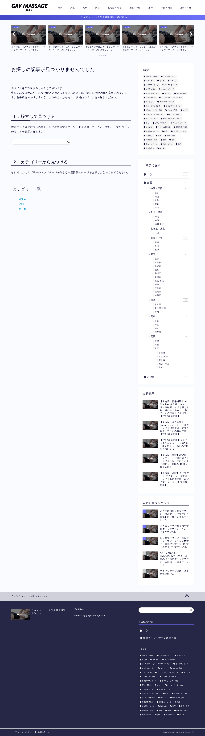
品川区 (158, 273)
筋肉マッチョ (167, 144)
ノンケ (185, 110)
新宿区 (158, 277)
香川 (157, 207)
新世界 (162, 360)
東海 (150, 7)
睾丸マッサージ (151, 144)
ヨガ (147, 123)
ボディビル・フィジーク (171, 119)
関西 (97, 7)
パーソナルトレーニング (155, 114)
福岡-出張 (159, 224)
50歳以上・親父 (151, 76)
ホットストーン (151, 119)
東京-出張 (159, 281)
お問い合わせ (43, 732)
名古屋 (158, 304)
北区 (157, 270)
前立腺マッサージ (152, 131)
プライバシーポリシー (23, 732)
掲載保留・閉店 (151, 140)
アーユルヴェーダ (170, 85)
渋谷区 (158, 288)
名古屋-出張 (160, 308)
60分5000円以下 (169, 76)
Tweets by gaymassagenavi (90, 615)
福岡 (157, 220)
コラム (22, 198)
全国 (21, 203)
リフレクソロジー (161, 123)
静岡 (157, 312)
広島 (157, 200)
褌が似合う (150, 148)
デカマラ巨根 (172, 110)
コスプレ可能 (181, 93)
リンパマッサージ (179, 123)
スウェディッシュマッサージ (171, 98)
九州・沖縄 (185, 7)
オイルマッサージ (167, 89)
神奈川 (158, 332)
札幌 (157, 233)
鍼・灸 (162, 148)
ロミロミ (149, 127)
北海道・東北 (114, 7)
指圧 (159, 135)
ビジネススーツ (174, 114)
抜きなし (149, 135)
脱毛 (179, 144)
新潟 (157, 242)
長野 (157, 250)
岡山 (157, 197)
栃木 (157, 328)
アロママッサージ (152, 85)
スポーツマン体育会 (153, 106)
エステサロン (151, 89)
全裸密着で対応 (181, 127)
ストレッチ (150, 102)
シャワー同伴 (151, 98)
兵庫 (157, 345)
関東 (85, 7)
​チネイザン (150, 81)
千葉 (157, 321)
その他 (162, 353)
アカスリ (173, 81)
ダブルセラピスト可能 (154, 110)
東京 (60, 7)
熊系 (173, 140)
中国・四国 (166, 7)
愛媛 (157, 204)
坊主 (166, 131)
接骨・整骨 (171, 135)
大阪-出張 (163, 356)
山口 (157, 193)
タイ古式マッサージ (173, 106)
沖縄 (157, 217)
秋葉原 (158, 292)
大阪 (72, 7)
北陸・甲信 (134, 7)
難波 (161, 367)
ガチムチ (167, 93)
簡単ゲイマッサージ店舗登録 (159, 637)
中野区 (158, 266)
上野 (157, 259)
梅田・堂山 (164, 364)
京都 (157, 341)
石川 (157, 246)
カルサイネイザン (152, 93)
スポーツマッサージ (167, 102)
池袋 (157, 284)
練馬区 (158, 295)
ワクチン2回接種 (164, 127)
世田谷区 (159, 262)
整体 (164, 140)
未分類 (22, 209)
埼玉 (157, 325)
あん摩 (162, 81)
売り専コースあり (179, 131)
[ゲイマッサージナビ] (30, 11)
